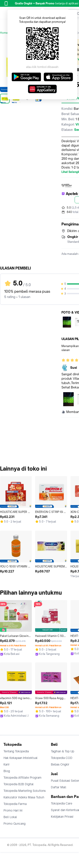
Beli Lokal (10, 817)
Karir (7, 764)
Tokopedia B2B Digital (19, 784)
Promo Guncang (14, 823)
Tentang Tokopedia (16, 751)
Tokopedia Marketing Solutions (25, 790)
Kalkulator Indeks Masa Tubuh (24, 797)
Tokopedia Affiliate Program (22, 777)
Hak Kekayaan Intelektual (21, 758)
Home (4, 32)
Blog (7, 771)
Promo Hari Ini (13, 810)
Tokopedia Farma (15, 804)
